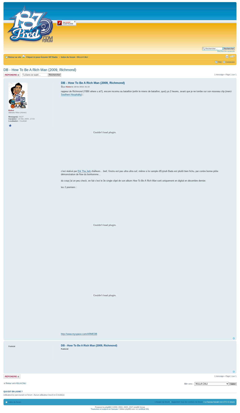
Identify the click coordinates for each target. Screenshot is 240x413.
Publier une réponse (8, 75)
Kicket (69, 87)
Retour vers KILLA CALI (16, 383)
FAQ (220, 62)
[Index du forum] (30, 23)
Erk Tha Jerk (84, 171)
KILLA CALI (82, 57)
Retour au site (14, 57)
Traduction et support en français (104, 409)
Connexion (230, 62)
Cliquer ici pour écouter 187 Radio (42, 57)
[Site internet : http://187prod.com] (10, 125)
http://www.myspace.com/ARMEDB (79, 334)
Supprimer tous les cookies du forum (187, 402)
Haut (234, 338)
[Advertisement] (147, 360)
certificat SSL (143, 409)
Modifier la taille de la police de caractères (232, 56)
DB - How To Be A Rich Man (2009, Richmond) (40, 70)
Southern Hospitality (71, 94)
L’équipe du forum (162, 402)
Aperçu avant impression (227, 56)
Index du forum (68, 57)
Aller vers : (188, 384)
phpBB (108, 407)
